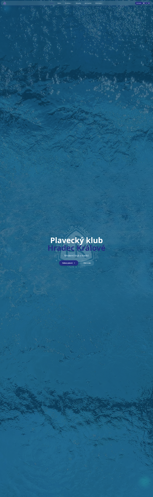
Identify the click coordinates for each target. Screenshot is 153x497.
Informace (98, 3)
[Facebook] (144, 3)
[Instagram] (146, 3)
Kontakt (138, 3)
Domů (52, 3)
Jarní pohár (88, 3)
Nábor (59, 3)
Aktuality (78, 3)
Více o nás (87, 263)
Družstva (68, 3)
